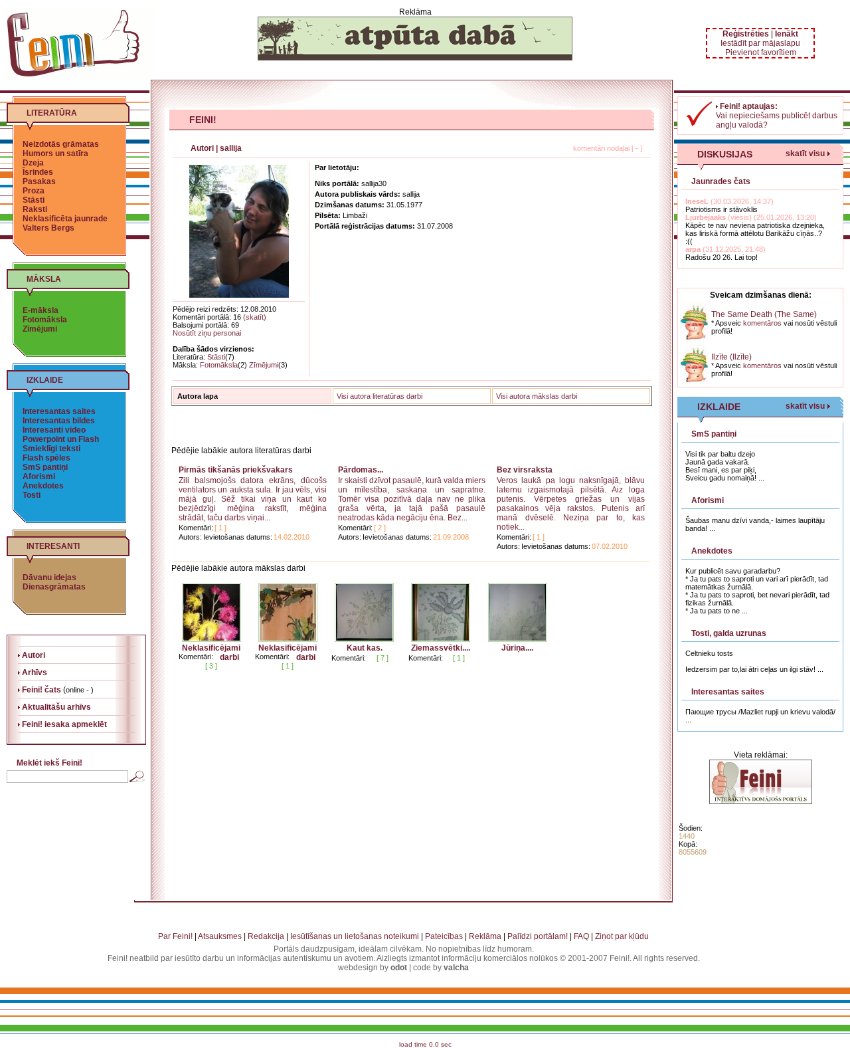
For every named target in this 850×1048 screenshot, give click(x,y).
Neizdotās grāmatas (61, 144)
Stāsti (33, 200)
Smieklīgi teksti (51, 448)
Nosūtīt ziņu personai (207, 333)
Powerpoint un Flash (61, 439)
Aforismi (39, 476)
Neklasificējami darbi (211, 652)
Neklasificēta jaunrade (65, 218)
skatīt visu (805, 153)
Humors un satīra (55, 153)
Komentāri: (196, 528)
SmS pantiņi (45, 467)
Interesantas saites (59, 411)
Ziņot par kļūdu (622, 936)
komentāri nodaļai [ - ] (607, 148)
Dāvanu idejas (49, 577)
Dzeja (33, 162)
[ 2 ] (380, 528)
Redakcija (266, 936)
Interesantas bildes (59, 420)
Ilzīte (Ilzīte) (731, 357)
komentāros (762, 323)
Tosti (32, 495)
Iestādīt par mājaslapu (760, 43)
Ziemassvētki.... (440, 648)
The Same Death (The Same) (764, 314)
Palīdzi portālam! (537, 936)
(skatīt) (254, 317)
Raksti (35, 209)
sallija (231, 148)
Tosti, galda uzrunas (728, 633)
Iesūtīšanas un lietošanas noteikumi (354, 936)
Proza (33, 190)
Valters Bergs (48, 228)
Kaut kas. (364, 648)
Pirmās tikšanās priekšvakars (236, 469)
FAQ (581, 936)
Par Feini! (175, 936)
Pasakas (39, 181)
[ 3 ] (211, 666)
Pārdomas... (360, 469)
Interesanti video (54, 430)
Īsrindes (38, 172)
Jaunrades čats (720, 181)
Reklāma (485, 936)
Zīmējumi (40, 329)
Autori (202, 148)
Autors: (190, 537)
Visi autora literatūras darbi (379, 396)
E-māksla (40, 310)
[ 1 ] (220, 528)
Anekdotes (43, 485)
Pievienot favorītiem (760, 52)
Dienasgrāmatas (54, 586)
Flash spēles (46, 458)
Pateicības (444, 936)
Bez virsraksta (524, 469)
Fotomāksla (45, 319)
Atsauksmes (220, 936)
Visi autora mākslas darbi (536, 396)
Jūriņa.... (517, 648)
